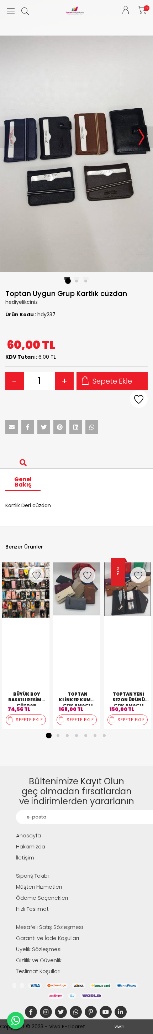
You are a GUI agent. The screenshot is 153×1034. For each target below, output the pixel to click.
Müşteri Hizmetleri (39, 886)
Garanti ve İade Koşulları (47, 938)
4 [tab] (76, 735)
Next (141, 137)
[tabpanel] (76, 137)
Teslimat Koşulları (38, 971)
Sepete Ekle (112, 381)
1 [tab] (48, 735)
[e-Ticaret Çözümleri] (119, 1026)
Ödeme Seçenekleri (42, 897)
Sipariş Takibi (32, 875)
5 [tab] (85, 735)
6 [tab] (95, 735)
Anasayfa (28, 835)
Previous (11, 137)
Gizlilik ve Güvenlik (39, 960)
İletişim (25, 857)
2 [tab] (58, 735)
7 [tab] (104, 735)
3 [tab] (67, 735)
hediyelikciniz (21, 302)
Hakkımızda (30, 846)
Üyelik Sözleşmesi (39, 949)
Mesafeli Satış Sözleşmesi (49, 927)
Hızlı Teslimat (32, 909)
